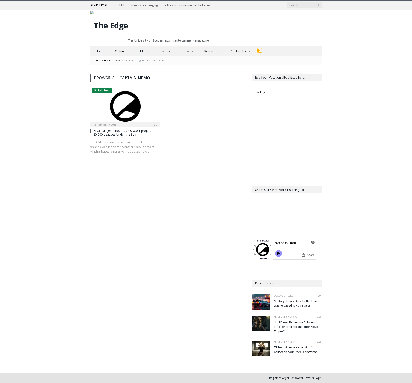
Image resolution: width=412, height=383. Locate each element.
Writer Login (314, 378)
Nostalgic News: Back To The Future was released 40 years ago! (297, 303)
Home (100, 51)
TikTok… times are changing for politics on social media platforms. (165, 5)
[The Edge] (109, 24)
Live (163, 51)
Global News (101, 90)
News (185, 51)
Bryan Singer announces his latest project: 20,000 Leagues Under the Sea (122, 132)
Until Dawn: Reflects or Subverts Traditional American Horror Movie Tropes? (296, 326)
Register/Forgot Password (286, 378)
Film (143, 51)
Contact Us (238, 51)
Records (210, 51)
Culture (120, 51)
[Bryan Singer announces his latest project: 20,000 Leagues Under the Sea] (125, 106)
